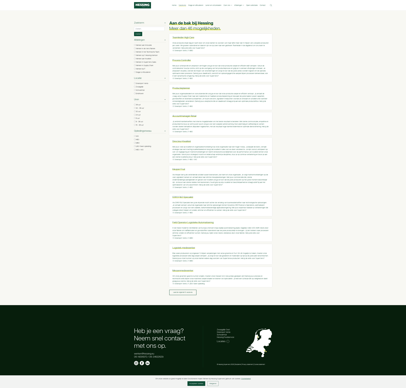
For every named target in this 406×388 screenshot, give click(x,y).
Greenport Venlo (142, 83)
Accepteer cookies (196, 383)
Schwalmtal (140, 90)
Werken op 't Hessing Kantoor (147, 55)
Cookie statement (259, 364)
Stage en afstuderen (195, 5)
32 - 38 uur (140, 108)
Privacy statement (247, 364)
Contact (262, 5)
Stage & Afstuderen (143, 72)
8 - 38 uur (139, 121)
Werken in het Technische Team (147, 52)
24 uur (138, 115)
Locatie (138, 78)
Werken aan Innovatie (144, 45)
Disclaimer (238, 364)
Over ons (227, 5)
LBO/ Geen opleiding (143, 146)
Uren (136, 99)
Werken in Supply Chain (144, 65)
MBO (137, 143)
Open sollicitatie (252, 5)
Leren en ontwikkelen (213, 5)
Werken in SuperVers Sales (146, 62)
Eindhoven (140, 93)
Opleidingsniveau (142, 131)
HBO (137, 139)
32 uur (138, 111)
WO (137, 136)
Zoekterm (139, 23)
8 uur (138, 118)
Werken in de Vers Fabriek (145, 48)
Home (174, 5)
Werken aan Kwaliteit (143, 59)
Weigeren (213, 383)
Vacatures (182, 5)
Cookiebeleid (246, 379)
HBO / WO (139, 150)
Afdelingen (238, 5)
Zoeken (138, 34)
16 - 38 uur (140, 125)
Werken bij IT (140, 69)
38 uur (138, 105)
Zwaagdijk (139, 87)
